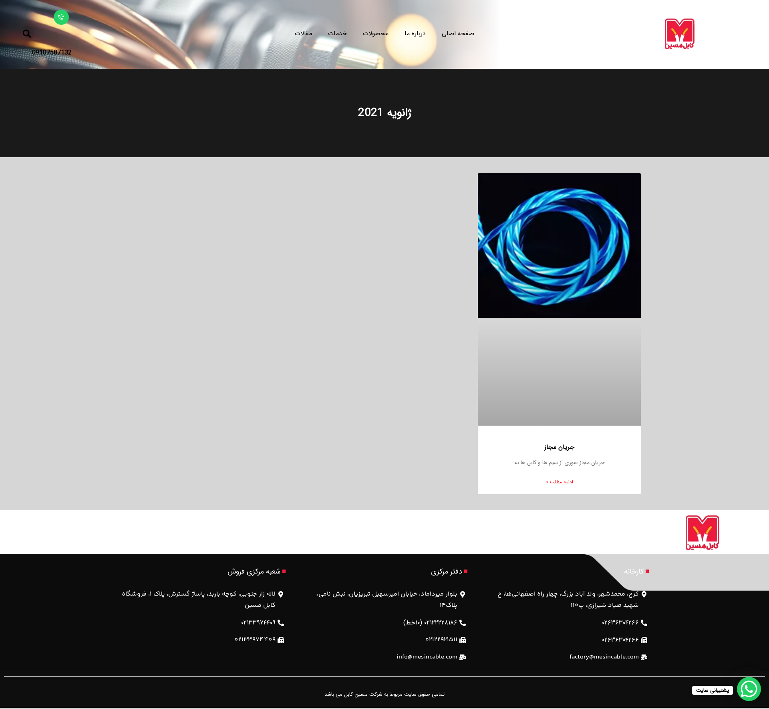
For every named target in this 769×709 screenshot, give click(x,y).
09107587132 (52, 53)
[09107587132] (61, 17)
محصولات (376, 33)
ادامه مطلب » (559, 482)
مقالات (303, 33)
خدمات (337, 33)
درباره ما (415, 33)
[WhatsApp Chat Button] (749, 689)
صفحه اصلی (458, 33)
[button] (26, 33)
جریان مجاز (559, 447)
